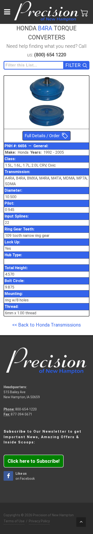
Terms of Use (14, 521)
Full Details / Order (42, 135)
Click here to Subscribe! (34, 461)
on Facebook (25, 476)
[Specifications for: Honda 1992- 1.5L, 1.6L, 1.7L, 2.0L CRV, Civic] (46, 89)
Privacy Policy (39, 521)
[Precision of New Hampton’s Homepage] (46, 12)
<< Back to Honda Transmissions (46, 325)
